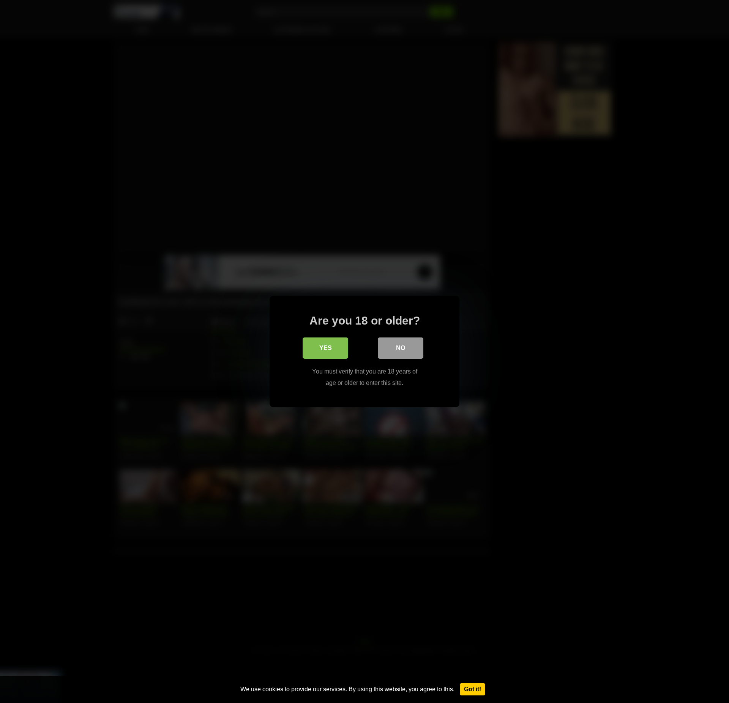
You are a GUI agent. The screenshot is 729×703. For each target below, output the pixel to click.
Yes (325, 348)
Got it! (472, 689)
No (400, 348)
